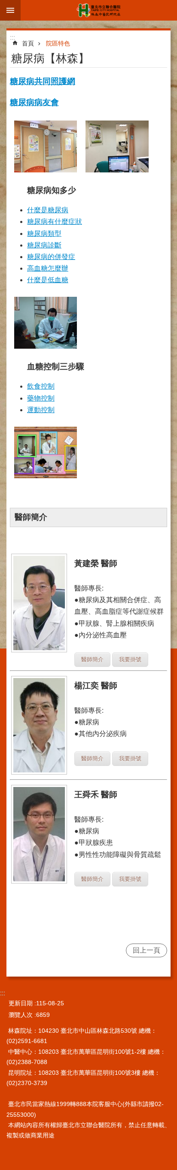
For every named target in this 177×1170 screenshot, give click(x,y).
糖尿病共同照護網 (42, 81)
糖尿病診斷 (44, 245)
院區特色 (58, 43)
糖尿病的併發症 (51, 256)
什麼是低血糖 (47, 279)
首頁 (28, 43)
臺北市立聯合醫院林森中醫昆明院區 (99, 10)
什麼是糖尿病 (47, 210)
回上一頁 (146, 950)
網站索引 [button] (10, 10)
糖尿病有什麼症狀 (54, 221)
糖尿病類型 (44, 233)
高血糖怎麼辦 (47, 268)
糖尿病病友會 (34, 102)
